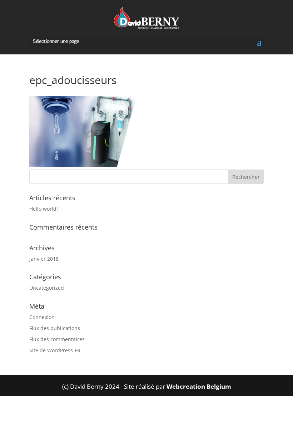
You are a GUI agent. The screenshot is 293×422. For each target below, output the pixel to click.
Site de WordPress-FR (54, 350)
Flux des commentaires (57, 339)
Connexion (42, 317)
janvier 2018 (44, 258)
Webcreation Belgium (199, 386)
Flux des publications (54, 328)
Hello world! (43, 208)
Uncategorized (46, 287)
